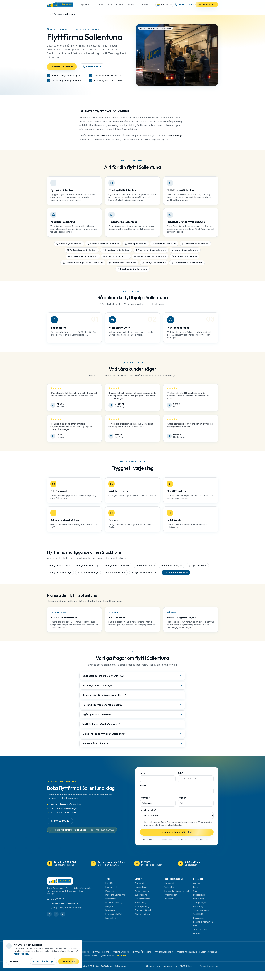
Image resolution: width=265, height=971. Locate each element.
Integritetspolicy (170, 966)
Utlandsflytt (110, 898)
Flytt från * (145, 798)
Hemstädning (141, 887)
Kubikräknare (199, 895)
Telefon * (182, 773)
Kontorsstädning (142, 891)
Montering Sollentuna (165, 243)
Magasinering (170, 883)
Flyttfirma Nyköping (208, 952)
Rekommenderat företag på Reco (84, 830)
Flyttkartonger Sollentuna (124, 262)
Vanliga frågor (199, 902)
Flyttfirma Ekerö (198, 565)
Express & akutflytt (113, 914)
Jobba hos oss (200, 929)
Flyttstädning (140, 883)
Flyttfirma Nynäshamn (119, 565)
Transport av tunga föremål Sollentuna (84, 262)
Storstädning (140, 902)
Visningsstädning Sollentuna (152, 250)
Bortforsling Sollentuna (117, 256)
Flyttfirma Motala (89, 955)
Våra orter (58, 14)
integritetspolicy (175, 825)
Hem (49, 14)
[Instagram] (56, 914)
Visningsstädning (142, 898)
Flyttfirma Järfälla (116, 572)
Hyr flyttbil (168, 898)
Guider (119, 4)
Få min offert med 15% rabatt (177, 832)
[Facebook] (49, 914)
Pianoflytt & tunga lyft (115, 895)
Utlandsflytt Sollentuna (70, 243)
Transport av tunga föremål (176, 891)
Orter (98, 4)
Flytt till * (182, 798)
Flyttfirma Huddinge (61, 572)
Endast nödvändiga (43, 961)
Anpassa (14, 961)
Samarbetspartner (201, 910)
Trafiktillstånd (199, 914)
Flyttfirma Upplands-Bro (146, 572)
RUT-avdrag (198, 898)
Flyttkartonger (170, 895)
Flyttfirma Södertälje (89, 565)
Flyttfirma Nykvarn (61, 565)
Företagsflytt (111, 887)
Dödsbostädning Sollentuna (133, 269)
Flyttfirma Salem (147, 565)
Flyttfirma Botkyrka (173, 565)
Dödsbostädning (142, 914)
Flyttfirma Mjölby (107, 955)
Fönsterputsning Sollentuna (84, 256)
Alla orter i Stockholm (174, 572)
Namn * (143, 773)
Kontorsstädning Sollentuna (83, 250)
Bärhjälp (109, 906)
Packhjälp (109, 891)
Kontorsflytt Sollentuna (186, 256)
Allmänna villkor (153, 966)
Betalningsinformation (203, 922)
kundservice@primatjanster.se (64, 903)
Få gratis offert (206, 4)
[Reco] (62, 914)
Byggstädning (141, 895)
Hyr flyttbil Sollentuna (155, 262)
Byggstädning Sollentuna (117, 250)
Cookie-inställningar (209, 966)
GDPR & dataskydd (188, 966)
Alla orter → (122, 955)
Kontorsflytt (110, 918)
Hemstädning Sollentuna (197, 243)
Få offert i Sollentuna (62, 66)
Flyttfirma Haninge (90, 572)
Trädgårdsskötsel (143, 910)
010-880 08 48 (186, 4)
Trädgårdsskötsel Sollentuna (188, 262)
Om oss (130, 4)
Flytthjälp (109, 883)
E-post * (143, 785)
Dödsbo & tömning (113, 902)
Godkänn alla (68, 961)
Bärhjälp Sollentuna (137, 243)
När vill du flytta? (148, 810)
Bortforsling (169, 887)
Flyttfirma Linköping (120, 952)
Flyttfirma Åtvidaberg (141, 952)
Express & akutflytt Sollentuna (151, 256)
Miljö (195, 925)
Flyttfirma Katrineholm (163, 952)
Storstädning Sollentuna (186, 250)
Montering (110, 910)
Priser (109, 4)
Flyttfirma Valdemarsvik (186, 952)
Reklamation (198, 918)
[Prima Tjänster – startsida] (60, 4)
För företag (198, 906)
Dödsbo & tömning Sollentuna (104, 243)
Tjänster (85, 4)
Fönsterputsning (142, 906)
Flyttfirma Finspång (100, 952)
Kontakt (144, 4)
